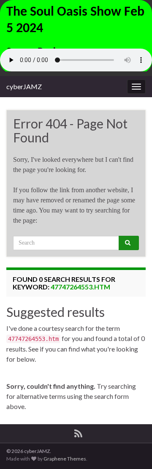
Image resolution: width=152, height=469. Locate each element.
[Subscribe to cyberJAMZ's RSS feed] (78, 432)
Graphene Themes (64, 458)
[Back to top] (133, 450)
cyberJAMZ (24, 86)
